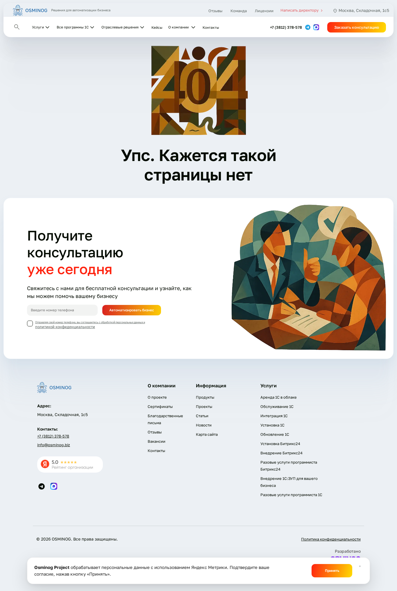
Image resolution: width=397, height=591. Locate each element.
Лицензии (264, 10)
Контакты (211, 27)
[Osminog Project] (30, 10)
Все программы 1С (73, 27)
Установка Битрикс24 (280, 443)
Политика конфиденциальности (331, 539)
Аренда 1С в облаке (278, 397)
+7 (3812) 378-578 (286, 27)
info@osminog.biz (53, 444)
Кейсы (156, 27)
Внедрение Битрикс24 (281, 453)
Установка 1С (272, 425)
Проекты (204, 406)
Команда (238, 10)
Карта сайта (207, 434)
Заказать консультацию (356, 27)
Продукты (205, 397)
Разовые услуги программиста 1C (291, 494)
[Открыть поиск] (17, 27)
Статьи (202, 415)
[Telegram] (308, 27)
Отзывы (215, 10)
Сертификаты (160, 406)
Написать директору (299, 10)
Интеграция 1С (274, 415)
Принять (332, 570)
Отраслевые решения (120, 27)
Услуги (38, 27)
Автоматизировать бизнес (131, 310)
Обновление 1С (274, 434)
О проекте (157, 397)
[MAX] (316, 27)
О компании (178, 27)
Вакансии (156, 441)
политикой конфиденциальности (65, 327)
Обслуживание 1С (277, 406)
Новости (204, 425)
